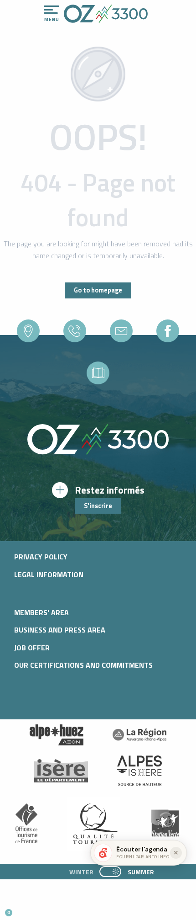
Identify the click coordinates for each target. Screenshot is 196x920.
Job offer (32, 647)
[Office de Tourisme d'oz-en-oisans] (106, 14)
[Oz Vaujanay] (56, 734)
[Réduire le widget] (176, 853)
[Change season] (113, 871)
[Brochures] (98, 372)
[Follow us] (167, 330)
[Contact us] (121, 330)
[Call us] (74, 330)
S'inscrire (98, 506)
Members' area (41, 612)
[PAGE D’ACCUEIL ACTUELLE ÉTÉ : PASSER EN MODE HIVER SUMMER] (110, 871)
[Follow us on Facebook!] (52, 909)
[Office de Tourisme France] (26, 823)
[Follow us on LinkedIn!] (67, 909)
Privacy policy (40, 556)
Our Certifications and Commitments (83, 664)
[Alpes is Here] (139, 771)
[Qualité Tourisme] (93, 823)
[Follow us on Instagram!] (37, 909)
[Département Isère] (61, 770)
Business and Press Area (59, 629)
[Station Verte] (165, 823)
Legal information (48, 574)
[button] (85, 909)
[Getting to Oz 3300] (28, 330)
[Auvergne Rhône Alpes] (139, 734)
